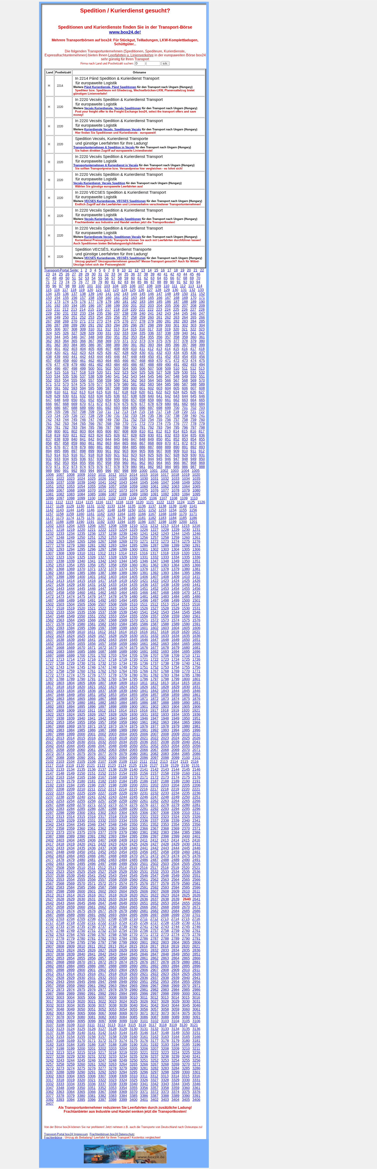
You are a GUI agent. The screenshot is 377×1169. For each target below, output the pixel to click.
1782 (154, 675)
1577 (50, 624)
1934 (175, 714)
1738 (165, 663)
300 (168, 325)
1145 (80, 510)
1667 (50, 647)
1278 (60, 545)
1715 (81, 659)
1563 (60, 620)
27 (74, 274)
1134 (121, 506)
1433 (113, 585)
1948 (165, 718)
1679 (175, 647)
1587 (154, 624)
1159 (70, 514)
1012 (112, 475)
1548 (60, 616)
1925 (81, 714)
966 (176, 463)
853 (185, 439)
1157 (49, 514)
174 (66, 302)
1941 (92, 718)
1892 (50, 706)
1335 (186, 557)
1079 (186, 490)
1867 (102, 699)
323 (202, 329)
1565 (81, 620)
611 (66, 392)
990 (57, 471)
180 (117, 302)
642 (168, 396)
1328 (113, 557)
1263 (60, 541)
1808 (113, 683)
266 (202, 317)
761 (49, 423)
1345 (133, 561)
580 (125, 384)
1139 (173, 506)
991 (66, 471)
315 (134, 329)
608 (202, 388)
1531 (196, 608)
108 (150, 286)
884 (125, 447)
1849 (71, 695)
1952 (50, 722)
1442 (50, 589)
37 (139, 274)
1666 (196, 644)
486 (134, 364)
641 (159, 396)
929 (185, 455)
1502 (50, 604)
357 (168, 337)
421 (66, 353)
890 (176, 447)
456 (202, 357)
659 (151, 400)
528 (168, 372)
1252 (102, 537)
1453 (165, 589)
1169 (173, 514)
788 (117, 427)
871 (176, 443)
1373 (113, 569)
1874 (175, 699)
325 (57, 333)
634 (100, 396)
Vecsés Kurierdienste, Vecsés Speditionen (112, 108)
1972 (102, 726)
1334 (175, 557)
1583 (113, 624)
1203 (60, 526)
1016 (154, 475)
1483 (165, 596)
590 (49, 388)
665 (202, 400)
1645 (133, 640)
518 (83, 372)
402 (66, 349)
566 (168, 380)
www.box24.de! (125, 32)
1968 (60, 726)
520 (100, 372)
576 (91, 384)
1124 (181, 502)
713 (125, 412)
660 (159, 400)
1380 (186, 569)
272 (91, 321)
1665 (186, 644)
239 (134, 313)
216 (100, 309)
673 (108, 404)
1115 (89, 502)
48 (54, 278)
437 (202, 353)
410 (134, 349)
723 (49, 416)
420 (57, 353)
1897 (102, 706)
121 (99, 290)
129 (167, 290)
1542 (154, 612)
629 (57, 396)
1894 (71, 706)
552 (49, 380)
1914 (123, 710)
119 (82, 290)
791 (142, 427)
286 (49, 325)
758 (185, 419)
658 (142, 400)
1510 (133, 604)
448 (134, 357)
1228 (165, 530)
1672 (102, 647)
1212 (154, 526)
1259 (175, 537)
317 (151, 329)
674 (117, 404)
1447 (102, 589)
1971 (92, 726)
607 (193, 388)
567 (176, 380)
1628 (113, 636)
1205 (81, 526)
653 (100, 400)
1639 (71, 640)
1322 (50, 557)
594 (83, 388)
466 (125, 361)
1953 (60, 722)
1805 (81, 683)
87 (152, 282)
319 (168, 329)
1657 (102, 644)
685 (49, 408)
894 (49, 451)
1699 (71, 655)
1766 (144, 671)
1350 (186, 561)
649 (66, 400)
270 (74, 321)
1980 (186, 726)
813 (168, 431)
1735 (133, 663)
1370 (81, 569)
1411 (196, 577)
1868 (113, 699)
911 (193, 451)
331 (108, 333)
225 (176, 309)
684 (202, 404)
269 (66, 321)
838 (57, 439)
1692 (154, 651)
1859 (175, 695)
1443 (60, 589)
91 (179, 282)
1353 (60, 565)
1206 (92, 526)
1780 (133, 675)
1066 (50, 490)
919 (100, 455)
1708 (165, 655)
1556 (144, 616)
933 (57, 459)
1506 (92, 604)
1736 (144, 663)
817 (202, 431)
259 (142, 317)
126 (141, 290)
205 (168, 305)
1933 (165, 714)
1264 (71, 541)
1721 (144, 659)
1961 (144, 722)
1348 (165, 561)
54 (94, 278)
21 (195, 270)
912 (202, 451)
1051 (50, 486)
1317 (154, 553)
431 (151, 353)
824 (100, 435)
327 (74, 333)
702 (193, 408)
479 (74, 364)
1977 (154, 726)
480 (83, 364)
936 (83, 459)
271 (83, 321)
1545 (186, 612)
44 (185, 274)
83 (126, 282)
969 (202, 463)
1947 (154, 718)
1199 (173, 522)
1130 (80, 506)
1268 (113, 541)
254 (100, 317)
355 (151, 337)
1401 (92, 577)
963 (151, 463)
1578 (60, 624)
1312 (102, 553)
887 (151, 447)
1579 (71, 624)
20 (189, 270)
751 (125, 419)
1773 (60, 675)
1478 (113, 596)
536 (74, 376)
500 (91, 368)
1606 (196, 628)
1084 (81, 494)
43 (179, 274)
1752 (154, 667)
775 (168, 423)
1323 (60, 557)
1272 (154, 541)
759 (193, 419)
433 (168, 353)
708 (83, 412)
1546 (196, 612)
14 (150, 270)
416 (185, 349)
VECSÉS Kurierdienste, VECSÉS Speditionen (115, 258)
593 (74, 388)
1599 (123, 628)
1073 (123, 490)
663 (185, 400)
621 (151, 392)
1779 (123, 675)
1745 (81, 667)
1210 (133, 526)
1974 (123, 726)
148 (168, 294)
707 (74, 412)
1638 (60, 640)
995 (100, 471)
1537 (102, 612)
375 (159, 341)
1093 (175, 494)
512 (193, 368)
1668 (60, 647)
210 (49, 309)
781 (57, 427)
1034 (186, 478)
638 (134, 396)
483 (108, 364)
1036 (50, 482)
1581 (92, 624)
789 (125, 427)
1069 (81, 490)
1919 (175, 710)
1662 (154, 644)
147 (159, 294)
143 (125, 294)
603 (159, 388)
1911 (91, 710)
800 (57, 431)
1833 (60, 691)
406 (100, 349)
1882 (102, 703)
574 (74, 384)
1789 (71, 679)
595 (91, 388)
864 (117, 443)
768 (108, 423)
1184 (173, 518)
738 (176, 416)
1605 (186, 628)
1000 (143, 471)
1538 (113, 612)
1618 (165, 632)
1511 (144, 604)
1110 (194, 498)
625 (185, 392)
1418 (113, 581)
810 (142, 431)
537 (83, 376)
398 (193, 345)
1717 (102, 659)
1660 (133, 644)
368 (100, 341)
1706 (144, 655)
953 (66, 463)
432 (159, 353)
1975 (133, 726)
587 (185, 384)
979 (125, 467)
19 (182, 270)
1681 (196, 647)
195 (83, 305)
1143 (60, 510)
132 (192, 290)
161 (117, 298)
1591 (196, 624)
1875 (186, 699)
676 (134, 404)
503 (117, 368)
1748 (113, 667)
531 (193, 372)
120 (90, 290)
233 (83, 313)
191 (49, 305)
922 (125, 455)
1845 (186, 691)
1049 (186, 482)
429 (134, 353)
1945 (133, 718)
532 (202, 372)
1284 (123, 545)
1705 (133, 655)
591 (57, 388)
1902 (154, 706)
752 (134, 419)
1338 (60, 561)
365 (74, 341)
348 (91, 337)
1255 (133, 537)
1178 (111, 518)
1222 (102, 530)
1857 (154, 695)
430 (142, 353)
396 (176, 345)
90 (172, 282)
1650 (186, 640)
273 (100, 321)
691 (100, 408)
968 (193, 463)
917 (83, 455)
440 (66, 357)
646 (202, 396)
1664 (175, 644)
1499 (175, 600)
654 (108, 400)
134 (49, 294)
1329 (123, 557)
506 (142, 368)
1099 (81, 498)
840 (74, 439)
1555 (133, 616)
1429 (71, 585)
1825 (133, 687)
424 (91, 353)
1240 (133, 533)
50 (67, 278)
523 (125, 372)
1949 (175, 718)
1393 (165, 573)
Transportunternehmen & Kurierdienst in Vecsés (105, 165)
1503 (60, 604)
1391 (144, 573)
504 (125, 368)
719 (176, 412)
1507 (102, 604)
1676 (144, 647)
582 (142, 384)
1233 (60, 533)
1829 (175, 687)
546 (159, 376)
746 (83, 419)
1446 (92, 589)
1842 (154, 691)
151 (193, 294)
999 (134, 471)
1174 (70, 518)
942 (134, 459)
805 (100, 431)
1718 (113, 659)
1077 (165, 490)
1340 (81, 561)
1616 (144, 632)
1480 (133, 596)
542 (125, 376)
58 (120, 278)
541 (117, 376)
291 (91, 325)
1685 (81, 651)
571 (49, 384)
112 (183, 286)
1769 (175, 671)
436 (193, 353)
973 (74, 467)
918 (91, 455)
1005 (196, 471)
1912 (102, 710)
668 (66, 404)
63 (152, 278)
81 (113, 282)
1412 (50, 581)
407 (108, 349)
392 (142, 345)
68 (185, 278)
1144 (70, 510)
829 (142, 435)
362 (49, 341)
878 (74, 447)
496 (57, 368)
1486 (196, 596)
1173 (60, 518)
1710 (186, 655)
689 (83, 408)
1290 (186, 545)
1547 (50, 616)
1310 (81, 553)
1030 (144, 478)
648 (57, 400)
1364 (175, 565)
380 (202, 341)
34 (120, 274)
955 (83, 463)
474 (193, 361)
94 (198, 282)
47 (48, 278)
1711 (196, 655)
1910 (81, 710)
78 (94, 282)
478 (66, 364)
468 (142, 361)
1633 (165, 636)
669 (74, 404)
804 (91, 431)
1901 (144, 706)
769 (117, 423)
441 (74, 357)
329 (91, 333)
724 (57, 416)
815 (185, 431)
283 (185, 321)
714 (134, 412)
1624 (71, 636)
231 (66, 313)
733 (134, 416)
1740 (186, 663)
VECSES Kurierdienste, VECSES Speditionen (115, 201)
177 (91, 302)
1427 (50, 585)
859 (74, 443)
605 (176, 388)
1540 (133, 612)
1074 (133, 490)
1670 (81, 647)
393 (151, 345)
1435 (133, 585)
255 (108, 317)
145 (142, 294)
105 (124, 286)
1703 (113, 655)
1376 (144, 569)
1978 (165, 726)
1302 (154, 549)
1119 (129, 502)
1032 (165, 478)
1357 (102, 565)
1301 (144, 549)
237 (117, 313)
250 (66, 317)
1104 (132, 498)
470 (159, 361)
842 (91, 439)
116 (57, 290)
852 (176, 439)
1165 (131, 514)
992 (74, 471)
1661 (144, 644)
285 (202, 321)
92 (185, 282)
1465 (133, 592)
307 (66, 329)
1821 (92, 687)
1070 (92, 490)
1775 (81, 675)
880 (91, 447)
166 (159, 298)
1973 (113, 726)
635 (108, 396)
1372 (102, 569)
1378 (165, 569)
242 (159, 313)
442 (83, 357)
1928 (113, 714)
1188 (60, 522)
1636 (196, 636)
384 (74, 345)
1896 (92, 706)
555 (74, 380)
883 (117, 447)
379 (193, 341)
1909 (71, 710)
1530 (186, 608)
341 (193, 333)
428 (125, 353)
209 (202, 305)
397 (185, 345)
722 (202, 412)
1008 (71, 475)
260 (151, 317)
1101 (102, 498)
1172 (49, 518)
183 (142, 302)
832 (168, 435)
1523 (113, 608)
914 (57, 455)
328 (83, 333)
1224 (123, 530)
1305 (186, 549)
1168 (162, 514)
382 (57, 345)
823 (91, 435)
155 (66, 298)
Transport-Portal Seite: (61, 270)
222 (151, 309)
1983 (60, 730)
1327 (102, 557)
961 (134, 463)
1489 (71, 600)
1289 (175, 545)
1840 (133, 691)
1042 (113, 482)
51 (74, 278)
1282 (102, 545)
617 (117, 392)
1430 (81, 585)
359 (185, 337)
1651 (196, 640)
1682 (50, 651)
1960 (133, 722)
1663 (165, 644)
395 (168, 345)
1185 (183, 518)
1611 (91, 632)
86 (146, 282)
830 (151, 435)
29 (87, 274)
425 (100, 353)
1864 (71, 699)
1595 (81, 628)
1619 (175, 632)
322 (193, 329)
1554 (123, 616)
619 (134, 392)
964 (159, 463)
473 (185, 361)
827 (125, 435)
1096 (50, 498)
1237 (102, 533)
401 (57, 349)
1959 (123, 722)
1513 (165, 604)
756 (168, 419)
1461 (92, 592)
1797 (154, 679)
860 (83, 443)
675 (125, 404)
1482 (154, 596)
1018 (175, 475)
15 (156, 270)
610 (57, 392)
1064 (186, 486)
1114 (79, 502)
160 (108, 298)
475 (202, 361)
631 (74, 396)
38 (146, 274)
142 (117, 294)
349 (100, 337)
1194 (121, 522)
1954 (71, 722)
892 (193, 447)
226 (185, 309)
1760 (81, 671)
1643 (113, 640)
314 (125, 329)
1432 (102, 585)
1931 (144, 714)
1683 (60, 651)
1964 (175, 722)
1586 (144, 624)
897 (74, 451)
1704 (123, 655)
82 (120, 282)
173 (57, 302)
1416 (92, 581)
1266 (92, 541)
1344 (123, 561)
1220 (81, 530)
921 (117, 455)
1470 (186, 592)
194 (74, 305)
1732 (102, 663)
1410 (186, 577)
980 (134, 467)
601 (142, 388)
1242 (154, 533)
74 (67, 282)
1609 (71, 632)
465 (117, 361)
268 (57, 321)
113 (191, 286)
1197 (152, 522)
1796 (144, 679)
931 (202, 455)
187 (176, 302)
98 (67, 286)
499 (83, 368)
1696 (196, 651)
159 (100, 298)
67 (179, 278)
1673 (113, 647)
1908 (60, 710)
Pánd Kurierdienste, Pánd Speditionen (110, 87)
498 (74, 368)
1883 (113, 703)
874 (202, 443)
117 (65, 290)
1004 (185, 471)
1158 (60, 514)
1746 (92, 667)
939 (108, 459)
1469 (175, 592)
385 (83, 345)
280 (159, 321)
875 (49, 447)
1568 (113, 620)
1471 (196, 592)
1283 (113, 545)
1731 (92, 663)
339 (176, 333)
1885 (133, 703)
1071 (102, 490)
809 (134, 431)
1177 (101, 518)
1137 (152, 506)
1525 (133, 608)
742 (49, 419)
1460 (81, 592)
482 (100, 364)
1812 (154, 683)
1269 (123, 541)
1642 (102, 640)
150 (185, 294)
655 (117, 400)
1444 (71, 589)
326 (66, 333)
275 (117, 321)
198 (108, 305)
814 (176, 431)
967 (185, 463)
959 (117, 463)
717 (159, 412)
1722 (154, 659)
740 (193, 416)
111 (174, 286)
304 (202, 325)
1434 (123, 585)
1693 (165, 651)
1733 (113, 663)
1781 (144, 675)
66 (172, 278)
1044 (133, 482)
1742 (50, 667)
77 (87, 282)
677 (142, 404)
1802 (50, 683)
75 (74, 282)
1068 (71, 490)
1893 (60, 706)
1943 (113, 718)
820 (66, 435)
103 (107, 286)
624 (176, 392)
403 (74, 349)
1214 (175, 526)
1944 (123, 718)
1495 (133, 600)
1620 (186, 632)
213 (74, 309)
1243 (165, 533)
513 (202, 368)
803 (83, 431)
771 (134, 423)
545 (151, 376)
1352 (50, 565)
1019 (186, 475)
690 (91, 408)
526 (151, 372)
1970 (81, 726)
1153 (162, 510)
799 (49, 431)
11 (130, 270)
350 (108, 337)
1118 (119, 502)
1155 (183, 510)
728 (91, 416)
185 (159, 302)
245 (185, 313)
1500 (186, 600)
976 (100, 467)
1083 (71, 494)
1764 (123, 671)
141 (108, 294)
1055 (92, 486)
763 (66, 423)
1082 (60, 494)
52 (80, 278)
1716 (92, 659)
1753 (165, 667)
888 (159, 447)
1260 (186, 537)
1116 (99, 502)
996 (108, 471)
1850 (81, 695)
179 (108, 302)
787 (108, 427)
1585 (133, 624)
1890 (186, 703)
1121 (150, 502)
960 (125, 463)
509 (168, 368)
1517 (50, 608)
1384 (71, 573)
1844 (175, 691)
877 (66, 447)
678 (151, 404)
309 (83, 329)
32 (107, 274)
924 (142, 455)
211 (57, 309)
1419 (123, 581)
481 (91, 364)
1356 (92, 565)
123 (116, 290)
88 (159, 282)
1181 (142, 518)
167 (168, 298)
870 (168, 443)
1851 (92, 695)
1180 (131, 518)
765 (83, 423)
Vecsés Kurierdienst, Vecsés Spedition (99, 183)
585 (168, 384)
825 (108, 435)
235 (100, 313)
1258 (165, 537)
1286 (144, 545)
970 (49, 467)
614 (91, 392)
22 (202, 270)
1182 (152, 518)
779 (202, 423)
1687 (102, 651)
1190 (80, 522)
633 (91, 396)
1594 (71, 628)
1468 (165, 592)
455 (193, 357)
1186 (193, 518)
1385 (81, 573)
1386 (92, 573)
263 (176, 317)
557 (91, 380)
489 (159, 364)
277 (134, 321)
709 (91, 412)
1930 (133, 714)
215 (91, 309)
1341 (92, 561)
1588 (165, 624)
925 (151, 455)
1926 (92, 714)
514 (49, 372)
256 (117, 317)
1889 (175, 703)
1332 (154, 557)
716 (151, 412)
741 (202, 416)
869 (159, 443)
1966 (196, 722)
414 (168, 349)
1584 (123, 624)
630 (66, 396)
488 (151, 364)
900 (100, 451)
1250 (81, 537)
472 (176, 361)
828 (134, 435)
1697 (50, 655)
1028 (123, 478)
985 (176, 467)
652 (91, 400)
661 (168, 400)
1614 (123, 632)
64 (159, 278)
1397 (50, 577)
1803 (60, 683)
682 (185, 404)
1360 (133, 565)
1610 (81, 632)
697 (151, 408)
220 (134, 309)
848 (142, 439)
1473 (60, 596)
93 (192, 282)
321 (185, 329)
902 (117, 451)
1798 (165, 679)
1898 (113, 706)
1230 (186, 530)
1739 (175, 663)
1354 (71, 565)
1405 (133, 577)
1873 (165, 699)
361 (202, 337)
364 (66, 341)
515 (57, 372)
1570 (133, 620)
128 (158, 290)
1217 (50, 530)
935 (74, 459)
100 (81, 286)
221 (142, 309)
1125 (191, 502)
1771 (196, 671)
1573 (165, 620)
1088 (123, 494)
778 (193, 423)
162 (125, 298)
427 (117, 353)
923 (134, 455)
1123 (170, 502)
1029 (133, 478)
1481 (144, 596)
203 (151, 305)
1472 (50, 596)
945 (159, 459)
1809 (123, 683)
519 (91, 372)
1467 (154, 592)
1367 (50, 569)
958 (108, 463)
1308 (60, 553)
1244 (175, 533)
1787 (50, 679)
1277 (50, 545)
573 (66, 384)
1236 (92, 533)
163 (134, 298)
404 (83, 349)
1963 (165, 722)
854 (193, 439)
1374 (123, 569)
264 (185, 317)
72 (54, 282)
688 (74, 408)
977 (108, 467)
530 (185, 372)
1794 (123, 679)
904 (134, 451)
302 (185, 325)
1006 (50, 475)
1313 (112, 553)
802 (74, 431)
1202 (50, 526)
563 (142, 380)
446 (117, 357)
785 (91, 427)
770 (125, 423)
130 (175, 290)
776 (176, 423)
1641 (92, 640)
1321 (196, 553)
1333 (165, 557)
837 (49, 439)
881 (100, 447)
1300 (133, 549)
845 (117, 439)
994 (91, 471)
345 (66, 337)
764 (74, 423)
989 (49, 471)
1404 (123, 577)
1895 (81, 706)
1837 (102, 691)
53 (87, 278)
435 (185, 353)
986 (185, 467)
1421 (144, 581)
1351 (196, 561)
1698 (60, 655)
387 (100, 345)
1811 (144, 683)
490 (168, 364)
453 (176, 357)
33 (113, 274)
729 (100, 416)
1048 (175, 482)
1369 (71, 569)
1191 (90, 522)
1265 (81, 541)
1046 (154, 482)
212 (66, 309)
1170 (183, 514)
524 (134, 372)
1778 (113, 675)
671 (91, 404)
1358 (113, 565)
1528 (165, 608)
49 (61, 278)
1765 (133, 671)
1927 (102, 714)
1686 (92, 651)
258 (134, 317)
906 (151, 451)
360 (193, 337)
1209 (123, 526)
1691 (144, 651)
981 (142, 467)
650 (74, 400)
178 (100, 302)
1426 (196, 581)
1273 (165, 541)
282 (176, 321)
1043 (123, 482)
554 (66, 380)
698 (159, 408)
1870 (133, 699)
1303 (165, 549)
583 (151, 384)
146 (151, 294)
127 (150, 290)
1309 (71, 553)
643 (176, 396)
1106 (153, 498)
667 (57, 404)
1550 (81, 616)
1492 (102, 600)
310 (91, 329)
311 (100, 329)
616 (108, 392)
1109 (184, 498)
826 (117, 435)
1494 (123, 600)
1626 (92, 636)
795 (176, 427)
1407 (154, 577)
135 (57, 294)
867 (142, 443)
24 (54, 274)
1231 (196, 530)
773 (151, 423)
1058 (123, 486)
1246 (196, 533)
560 (117, 380)
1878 (60, 703)
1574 (175, 620)
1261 (196, 537)
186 (168, 302)
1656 (92, 644)
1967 (50, 726)
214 (83, 309)
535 (66, 376)
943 (142, 459)
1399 (71, 577)
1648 (165, 640)
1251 (92, 537)
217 (108, 309)
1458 (60, 592)
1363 (165, 565)
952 (57, 463)
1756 (196, 667)
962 (142, 463)
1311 (91, 553)
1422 (154, 581)
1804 (71, 683)
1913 (112, 710)
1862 (50, 699)
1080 (196, 490)
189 (193, 302)
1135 (131, 506)
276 (125, 321)
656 (125, 400)
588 (193, 384)
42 (172, 274)
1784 (175, 675)
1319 (175, 553)
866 (134, 443)
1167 (152, 514)
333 (125, 333)
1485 (186, 596)
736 (159, 416)
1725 (186, 659)
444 (100, 357)
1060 (144, 486)
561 (125, 380)
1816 (196, 683)
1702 (102, 655)
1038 (71, 482)
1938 (60, 718)
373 (142, 341)
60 (133, 278)
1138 (162, 506)
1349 (175, 561)
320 (176, 329)
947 (176, 459)
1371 (92, 569)
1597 (102, 628)
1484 (175, 596)
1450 (133, 589)
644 (185, 396)
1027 (113, 478)
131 (184, 290)
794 (168, 427)
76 (80, 282)
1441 (196, 585)
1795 (133, 679)
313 (117, 329)
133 (201, 290)
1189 (70, 522)
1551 (92, 616)
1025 (92, 478)
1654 (71, 644)
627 (202, 392)
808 (125, 431)
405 (91, 349)
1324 (71, 557)
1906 (196, 706)
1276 (196, 541)
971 (57, 467)
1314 (123, 553)
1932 (154, 714)
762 (57, 423)
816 (193, 431)
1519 (71, 608)
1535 (81, 612)
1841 (144, 691)
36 (133, 274)
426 (108, 353)
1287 (154, 545)
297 (142, 325)
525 (142, 372)
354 (142, 337)
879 (83, 447)
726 (74, 416)
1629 (123, 636)
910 (185, 451)
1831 (196, 687)
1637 (50, 640)
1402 (102, 577)
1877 (50, 703)
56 (107, 278)
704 (49, 412)
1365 (186, 565)
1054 (81, 486)
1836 (92, 691)
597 (108, 388)
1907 (50, 710)
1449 (123, 589)
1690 (133, 651)
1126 (201, 502)
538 (91, 376)
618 (125, 392)
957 (100, 463)
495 (49, 368)
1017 (165, 475)
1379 (175, 569)
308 (74, 329)
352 (125, 337)
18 (176, 270)
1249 (71, 537)
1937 (50, 718)
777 (185, 423)
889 (168, 447)
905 (142, 451)
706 (66, 412)
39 (152, 274)
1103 (122, 498)
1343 (113, 561)
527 (159, 372)
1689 (123, 651)
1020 (196, 475)
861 (91, 443)
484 (117, 364)
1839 (123, 691)
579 (117, 384)
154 (57, 298)
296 (134, 325)
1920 (186, 710)
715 (142, 412)
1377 (154, 569)
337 (159, 333)
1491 (92, 600)
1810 (133, 683)
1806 (92, 683)
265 (193, 317)
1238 (113, 533)
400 (49, 349)
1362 (154, 565)
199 (117, 305)
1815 (186, 683)
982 (151, 467)
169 (185, 298)
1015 (144, 475)
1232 (50, 533)
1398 (60, 577)
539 (100, 376)
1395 (186, 573)
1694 (175, 651)
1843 (165, 691)
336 (151, 333)
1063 (175, 486)
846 (125, 439)
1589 (175, 624)
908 (168, 451)
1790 (81, 679)
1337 (50, 561)
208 (193, 305)
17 (169, 270)
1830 (186, 687)
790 (134, 427)
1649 (175, 640)
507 (151, 368)
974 (83, 467)
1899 (123, 706)
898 (83, 451)
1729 (71, 663)
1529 (175, 608)
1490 (81, 600)
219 (125, 309)
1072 (113, 490)
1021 (50, 478)
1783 (165, 675)
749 (108, 419)
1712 (50, 659)
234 (91, 313)
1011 (102, 475)
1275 (186, 541)
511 (185, 368)
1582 (102, 624)
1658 (113, 644)
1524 (123, 608)
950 (202, 459)
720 (185, 412)
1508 (113, 604)
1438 (165, 585)
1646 (144, 640)
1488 (60, 600)
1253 (113, 537)
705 (57, 412)
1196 (142, 522)
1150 (131, 510)
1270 (133, 541)
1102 (112, 498)
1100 (91, 498)
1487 (50, 600)
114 (199, 286)
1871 (144, 699)
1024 (81, 478)
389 (117, 345)
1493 (113, 600)
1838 (113, 691)
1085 (92, 494)
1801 (196, 679)
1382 (50, 573)
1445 (81, 589)
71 (48, 282)
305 (49, 329)
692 (108, 408)
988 (202, 467)
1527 (154, 608)
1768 (165, 671)
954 (74, 463)
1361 (144, 565)
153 (49, 298)
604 (168, 388)
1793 (113, 679)
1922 (50, 714)
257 (125, 317)
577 (100, 384)
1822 (102, 687)
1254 (123, 537)
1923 (60, 714)
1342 (102, 561)
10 (124, 270)
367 (91, 341)
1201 (193, 522)
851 (168, 439)
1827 (154, 687)
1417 (102, 581)
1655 (81, 644)
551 (202, 376)
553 (57, 380)
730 (108, 416)
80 (107, 282)
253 (91, 317)
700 (176, 408)
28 (80, 274)
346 (74, 337)
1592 (50, 628)
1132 (101, 506)
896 (66, 451)
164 (142, 298)
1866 (92, 699)
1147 (101, 510)
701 (185, 408)
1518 (60, 608)
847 (134, 439)
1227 (154, 530)
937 (91, 459)
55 (100, 278)
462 (91, 361)
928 (176, 455)
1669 (71, 647)
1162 (101, 514)
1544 (175, 612)
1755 (186, 667)
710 (100, 412)
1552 (102, 616)
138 (83, 294)
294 (117, 325)
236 (108, 313)
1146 (90, 510)
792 (151, 427)
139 (91, 294)
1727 (50, 663)
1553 (113, 616)
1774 (71, 675)
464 (108, 361)
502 (108, 368)
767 (100, 423)
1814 (175, 683)
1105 (143, 498)
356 (159, 337)
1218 (60, 530)
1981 (196, 726)
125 (133, 290)
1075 (144, 490)
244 (176, 313)
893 (202, 447)
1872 (154, 699)
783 (74, 427)
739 (185, 416)
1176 (90, 518)
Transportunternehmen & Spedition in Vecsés (104, 147)
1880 (81, 703)
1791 (92, 679)
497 (66, 368)
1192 (101, 522)
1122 (160, 502)
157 (83, 298)
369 (108, 341)
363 (57, 341)
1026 (102, 478)
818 (49, 435)
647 (49, 400)
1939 (71, 718)
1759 (71, 671)
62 (146, 278)
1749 (123, 667)
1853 (113, 695)
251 (74, 317)
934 (66, 459)
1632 (154, 636)
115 (48, 290)
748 (100, 419)
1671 (92, 647)
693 (117, 408)
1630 (133, 636)
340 (185, 333)
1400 (81, 577)
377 (176, 341)
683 (193, 404)
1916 (144, 710)
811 (151, 431)
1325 (81, 557)
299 (159, 325)
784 (83, 427)
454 (185, 357)
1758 (60, 671)
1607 (50, 632)
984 (168, 467)
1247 (50, 537)
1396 (196, 573)
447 (125, 357)
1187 (49, 522)
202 (142, 305)
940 (117, 459)
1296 (92, 549)
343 (49, 337)
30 (94, 274)
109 (158, 286)
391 (134, 345)
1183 (162, 518)
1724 (175, 659)
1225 (133, 530)
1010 (92, 475)
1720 (133, 659)
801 (66, 431)
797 (193, 427)
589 (202, 384)
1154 (173, 510)
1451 (144, 589)
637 (125, 396)
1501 (196, 600)
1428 (60, 585)
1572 (154, 620)
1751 (144, 667)
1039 (81, 482)
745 (74, 419)
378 (185, 341)
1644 (123, 640)
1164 (121, 514)
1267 (102, 541)
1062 (165, 486)
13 (143, 270)
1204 (71, 526)
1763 (113, 671)
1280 (81, 545)
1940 (81, 718)
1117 (109, 502)
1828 (165, 687)
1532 (50, 612)
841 (83, 439)
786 (100, 427)
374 (151, 341)
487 (142, 364)
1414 (71, 581)
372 (134, 341)
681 (176, 404)
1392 (154, 573)
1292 (50, 549)
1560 (186, 616)
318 (159, 329)
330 (100, 333)
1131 (90, 506)
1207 (102, 526)
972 (66, 467)
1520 (81, 608)
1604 (175, 628)
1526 (144, 608)
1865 (81, 699)
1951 (196, 718)
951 (49, 463)
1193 (111, 522)
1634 (175, 636)
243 (168, 313)
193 (66, 305)
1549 (71, 616)
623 (168, 392)
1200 (183, 522)
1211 (144, 526)
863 (108, 443)
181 (125, 302)
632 (83, 396)
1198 (162, 522)
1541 (144, 612)
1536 (92, 612)
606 (185, 388)
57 (113, 278)
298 (151, 325)
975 (91, 467)
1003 (175, 471)
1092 (165, 494)
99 (74, 286)
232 (74, 313)
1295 (81, 549)
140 (100, 294)
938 (100, 459)
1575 (186, 620)
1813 (165, 683)
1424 (175, 581)
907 (159, 451)
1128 (60, 506)
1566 (92, 620)
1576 (196, 620)
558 (100, 380)
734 (142, 416)
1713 (60, 659)
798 (202, 427)
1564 (71, 620)
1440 (186, 585)
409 (125, 349)
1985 (81, 730)
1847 (50, 695)
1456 (196, 589)
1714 (71, 659)
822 (83, 435)
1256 (144, 537)
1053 (71, 486)
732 (125, 416)
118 (73, 290)
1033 (175, 478)
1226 (144, 530)
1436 (144, 585)
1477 (102, 596)
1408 (165, 577)
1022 (60, 478)
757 (176, 419)
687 (66, 408)
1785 (186, 675)
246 (193, 313)
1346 (144, 561)
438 (49, 357)
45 (192, 274)
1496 (144, 600)
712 (117, 412)
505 (134, 368)
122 (107, 290)
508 (159, 368)
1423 (165, 581)
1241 (144, 533)
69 (192, 278)
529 (176, 372)
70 (198, 278)
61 (139, 278)
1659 (123, 644)
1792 (102, 679)
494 (202, 364)
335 (142, 333)
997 (117, 471)
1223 (113, 530)
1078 (175, 490)
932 (49, 459)
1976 (144, 726)
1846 (196, 691)
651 (83, 400)
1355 (81, 565)
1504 (71, 604)
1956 (92, 722)
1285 (133, 545)
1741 (196, 663)
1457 (50, 592)
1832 (50, 691)
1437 (154, 585)
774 (159, 423)
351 (117, 337)
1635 (186, 636)
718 (168, 412)
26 (67, 274)
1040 (92, 482)
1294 (71, 549)
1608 (60, 632)
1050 (196, 482)
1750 (133, 667)
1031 (154, 478)
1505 (81, 604)
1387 (102, 573)
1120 (140, 502)
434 (176, 353)
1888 (165, 703)
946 (168, 459)
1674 (123, 647)
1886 (144, 703)
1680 (186, 647)
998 (125, 471)
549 (185, 376)
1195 (131, 522)
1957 (102, 722)
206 (176, 305)
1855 (133, 695)
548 (176, 376)
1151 (142, 510)
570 (202, 380)
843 (100, 439)
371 (125, 341)
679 (159, 404)
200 (125, 305)
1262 (50, 541)
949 (193, 459)
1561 (196, 616)
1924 (71, 714)
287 (57, 325)
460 (74, 361)
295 (125, 325)
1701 (92, 655)
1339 (71, 561)
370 (117, 341)
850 (159, 439)
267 (49, 321)
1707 (154, 655)
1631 (144, 636)
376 (168, 341)
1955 (81, 722)
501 (100, 368)
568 (185, 380)
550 (193, 376)
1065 (196, 486)
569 (193, 380)
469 (151, 361)
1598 (113, 628)
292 (100, 325)
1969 (71, 726)
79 (100, 282)
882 (108, 447)
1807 (102, 683)
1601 (144, 628)
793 (159, 427)
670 (83, 404)
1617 (154, 632)
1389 (123, 573)
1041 (102, 482)
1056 (102, 486)
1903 (165, 706)
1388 (113, 573)
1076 (154, 490)
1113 (69, 502)
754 (151, 419)
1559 (175, 616)
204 (159, 305)
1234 (71, 533)
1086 (102, 494)
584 (159, 384)
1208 (113, 526)
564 (151, 380)
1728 (60, 663)
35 (126, 274)
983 (159, 467)
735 (151, 416)
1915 (133, 710)
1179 (121, 518)
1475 (81, 596)
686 (57, 408)
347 (83, 337)
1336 (196, 557)
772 (142, 423)
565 (159, 380)
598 (117, 388)
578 (108, 384)
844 (108, 439)
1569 (123, 620)
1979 (175, 726)
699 (168, 408)
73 (61, 282)
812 (159, 431)
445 (108, 357)
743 (57, 419)
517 (74, 372)
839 (66, 439)
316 (142, 329)
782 (66, 427)
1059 (133, 486)
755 (159, 419)
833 (176, 435)
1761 (92, 671)
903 (125, 451)
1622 (50, 636)
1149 (121, 510)
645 (193, 396)
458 (57, 361)
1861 (196, 695)
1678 (165, 647)
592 (66, 388)
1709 (175, 655)
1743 (60, 667)
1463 (113, 592)
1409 (175, 577)
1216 (196, 526)
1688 (113, 651)
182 (134, 302)
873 (193, 443)
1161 (90, 514)
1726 (196, 659)
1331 (144, 557)
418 (202, 349)
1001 (154, 471)
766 (91, 423)
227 (193, 309)
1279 (71, 545)
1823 (113, 687)
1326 (92, 557)
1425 (186, 581)
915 (66, 455)
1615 (133, 632)
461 (83, 361)
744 (66, 419)
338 (168, 333)
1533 (60, 612)
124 (124, 290)
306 (57, 329)
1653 (60, 644)
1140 (183, 506)
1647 (154, 640)
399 (202, 345)
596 (100, 388)
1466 (144, 592)
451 (159, 357)
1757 (50, 671)
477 (57, 364)
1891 (196, 703)
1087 (113, 494)
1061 (154, 486)
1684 (71, 651)
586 (176, 384)
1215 (186, 526)
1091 (154, 494)
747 (91, 419)
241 (151, 313)
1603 (165, 628)
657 (134, 400)
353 (134, 337)
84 (133, 282)
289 (74, 325)
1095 (196, 494)
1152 (152, 510)
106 (132, 286)
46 (198, 274)
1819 (71, 687)
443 (91, 357)
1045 (144, 482)
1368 (60, 569)
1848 (60, 695)
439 (57, 357)
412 (151, 349)
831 (159, 435)
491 (176, 364)
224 (168, 309)
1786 (196, 675)
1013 (123, 475)
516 (66, 372)
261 (159, 317)
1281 (92, 545)
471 (168, 361)
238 (125, 313)
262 (168, 317)
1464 (123, 592)
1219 (71, 530)
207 (185, 305)
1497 (154, 600)
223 (159, 309)
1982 (50, 730)
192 (57, 305)
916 (74, 455)
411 (142, 349)
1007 (60, 475)
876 (57, 447)
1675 (133, 647)
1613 (112, 632)
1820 (81, 687)
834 (185, 435)
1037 (60, 482)
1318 (165, 553)
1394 (175, 573)
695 (134, 408)
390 (125, 345)
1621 (196, 632)
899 (91, 451)
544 (142, 376)
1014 (133, 475)
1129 (70, 506)
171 (202, 298)
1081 (50, 494)
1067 (60, 490)
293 (108, 325)
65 (166, 278)
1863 (60, 699)
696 (142, 408)
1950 (186, 718)
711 (108, 412)
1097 (60, 498)
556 (83, 380)
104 (115, 286)
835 (193, 435)
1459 (71, 592)
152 (202, 294)
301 (176, 325)
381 (49, 345)
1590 (186, 624)
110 (166, 286)
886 (142, 447)
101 (90, 286)
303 (193, 325)
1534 (71, 612)
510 (176, 368)
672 (100, 404)
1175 (80, 518)
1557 (154, 616)
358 (176, 337)
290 (83, 325)
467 (134, 361)
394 (159, 345)
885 (134, 447)
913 (49, 455)
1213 (165, 526)
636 (117, 396)
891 (185, 447)
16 (163, 270)
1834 (71, 691)
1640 (81, 640)
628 (49, 396)
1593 (60, 628)
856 (49, 443)
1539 (123, 612)
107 (141, 286)
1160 (80, 514)
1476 (92, 596)
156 (74, 298)
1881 (92, 703)
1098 (71, 498)
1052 (60, 486)
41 (166, 274)
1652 (50, 644)
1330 (133, 557)
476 (49, 364)
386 (91, 345)
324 (49, 333)
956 (91, 463)
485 (125, 364)
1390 (133, 573)
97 (61, 286)
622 (159, 392)
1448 (113, 589)
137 (74, 294)
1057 (113, 486)
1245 (186, 533)
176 (83, 302)
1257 (154, 537)
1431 (92, 585)
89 (166, 282)
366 (83, 341)
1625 (81, 636)
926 (159, 455)
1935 (186, 714)
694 (125, 408)
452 (168, 357)
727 (83, 416)
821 (74, 435)
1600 (133, 628)
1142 (49, 510)
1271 (144, 541)
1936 (196, 714)
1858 (165, 695)
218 (117, 309)
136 (66, 294)
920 (108, 455)
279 (151, 321)
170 (193, 298)
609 (49, 392)
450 (151, 357)
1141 (193, 506)
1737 (154, 663)
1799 (175, 679)
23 (48, 274)
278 (142, 321)
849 (151, 439)
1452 (154, 589)
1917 (154, 710)
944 (151, 459)
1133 (111, 506)
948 (185, 459)
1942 (102, 718)
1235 (81, 533)
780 (49, 427)
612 (74, 392)
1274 (175, 541)
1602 (154, 628)
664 (193, 400)
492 (185, 364)
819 (57, 435)
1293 (60, 549)
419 (49, 353)
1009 (81, 475)
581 (134, 384)
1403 (113, 577)
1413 (60, 581)
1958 (113, 722)
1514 (175, 604)
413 (159, 349)
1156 (193, 510)
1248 (60, 537)
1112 (59, 502)
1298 (113, 549)
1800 (186, 679)
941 (125, 459)
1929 (123, 714)
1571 (144, 620)
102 (98, 286)
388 (108, 345)
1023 (71, 478)
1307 (50, 553)
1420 (133, 581)
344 (57, 337)
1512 (154, 604)
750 (117, 419)
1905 (186, 706)
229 (49, 313)
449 (142, 357)
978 (117, 467)
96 (54, 286)
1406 (144, 577)
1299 (123, 549)
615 (100, 392)
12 (137, 270)
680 (168, 404)
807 (117, 431)
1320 (186, 553)
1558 (165, 616)
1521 (92, 608)
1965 (186, 722)
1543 (165, 612)
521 (108, 372)
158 (91, 298)
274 (108, 321)
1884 (123, 703)
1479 (123, 596)
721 (193, 412)
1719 (123, 659)
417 (193, 349)
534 (57, 376)
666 (49, 404)
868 (151, 443)
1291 (196, 545)
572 (57, 384)
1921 (196, 710)
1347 (154, 561)
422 (74, 353)
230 (57, 313)
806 (108, 431)
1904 (175, 706)
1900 (133, 706)
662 (176, 400)
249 (57, 317)
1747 (102, 667)
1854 (123, 695)
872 (185, 443)
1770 (186, 671)
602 (151, 388)
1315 (133, 553)
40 (159, 274)
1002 (164, 471)
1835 (81, 691)
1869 (123, 699)
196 (91, 305)
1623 (60, 636)
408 (117, 349)
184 (151, 302)
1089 (133, 494)
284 (193, 321)
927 (168, 455)
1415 (81, 581)
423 (83, 353)
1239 (123, 533)
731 (117, 416)
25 (61, 274)
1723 (165, 659)
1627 (102, 636)
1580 (81, 624)
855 (202, 439)
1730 (81, 663)
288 (66, 325)
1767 (154, 671)
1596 (92, 628)
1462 (102, 592)
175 (74, 302)
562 (134, 380)
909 (176, 451)
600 (134, 388)
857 (57, 443)
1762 (102, 671)
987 (193, 467)
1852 (102, 695)
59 (126, 278)
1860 (186, 695)
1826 (144, 687)
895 (57, 451)
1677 (154, 647)
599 (125, 388)
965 (168, 463)
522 (117, 372)
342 (202, 333)
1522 (102, 608)
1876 (196, 699)
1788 (60, 679)
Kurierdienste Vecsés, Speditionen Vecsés (112, 129)
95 (48, 286)
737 (168, 416)
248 (49, 317)
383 (66, 345)
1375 (133, 569)
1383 (60, 573)
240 (142, 313)
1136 (142, 506)
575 (83, 384)
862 (100, 443)
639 (142, 396)
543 (134, 376)
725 (66, 416)
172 (49, 302)
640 (151, 396)
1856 (144, 695)
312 (108, 329)
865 (125, 443)
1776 (92, 675)
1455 (186, 589)
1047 (165, 482)
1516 (196, 604)
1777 (102, 675)
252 (83, 317)
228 (202, 309)
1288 (165, 545)
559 (108, 380)
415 (176, 349)
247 (202, 313)
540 (108, 376)
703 (202, 408)
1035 (196, 478)
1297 (102, 549)
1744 (71, 667)
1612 (102, 632)
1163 (111, 514)
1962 (154, 722)
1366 (196, 565)
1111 (49, 502)
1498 (165, 600)
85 (139, 282)
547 (168, 376)
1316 (144, 553)
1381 (196, 569)
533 (49, 376)
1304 (175, 549)
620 (142, 392)
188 (185, 302)
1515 (186, 604)
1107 (163, 498)
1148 (111, 510)
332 (117, 333)
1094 (186, 494)
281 (168, 321)
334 (134, 333)
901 (108, 451)
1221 (92, 530)
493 (193, 364)
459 (66, 361)
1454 (175, 589)
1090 (144, 494)
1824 (123, 687)
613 (83, 392)
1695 (186, 651)
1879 (71, 703)
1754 (175, 667)
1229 (175, 530)
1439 (175, 585)
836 (202, 435)
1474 (71, 596)
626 (193, 392)
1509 (123, 604)
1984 (71, 730)
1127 (49, 506)
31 (100, 274)
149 (176, 294)
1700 (81, 655)
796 (185, 427)
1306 (196, 549)
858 (66, 443)
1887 (154, 703)
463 (100, 361)
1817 (50, 687)
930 (193, 455)
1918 (165, 710)
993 (83, 471)
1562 (50, 620)
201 (134, 305)
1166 (142, 514)
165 (151, 298)
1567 (102, 620)
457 (49, 361)
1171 (193, 514)
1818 (60, 687)
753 (142, 419)
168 (176, 298)
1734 (123, 663)
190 (202, 302)
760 (202, 419)
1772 (50, 675)
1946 (144, 718)
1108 (173, 498)
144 (134, 294)
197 (100, 305)
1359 (123, 565)
